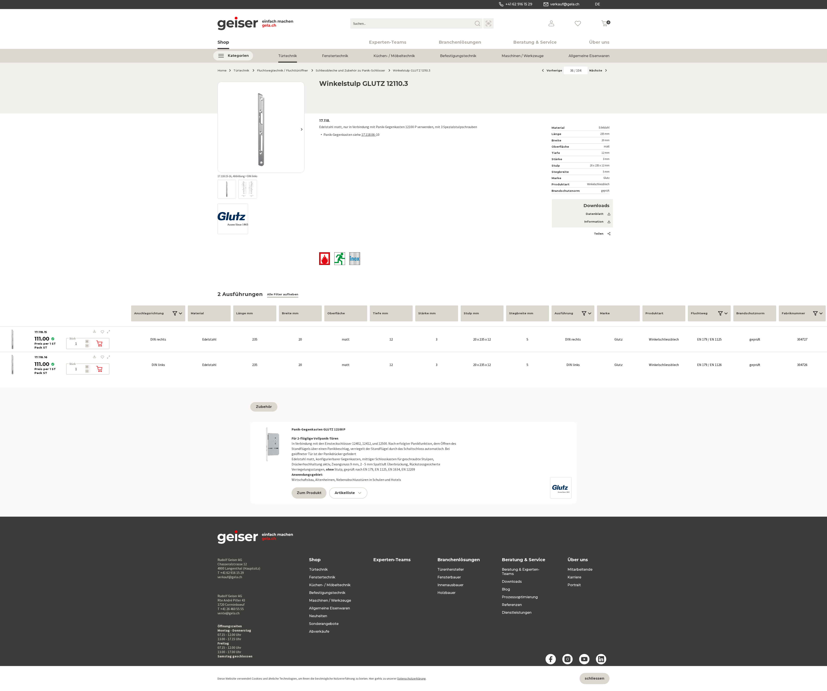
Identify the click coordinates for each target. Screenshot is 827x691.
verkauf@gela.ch (564, 4)
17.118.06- (368, 134)
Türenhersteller (450, 569)
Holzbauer (446, 593)
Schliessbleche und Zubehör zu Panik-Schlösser (350, 70)
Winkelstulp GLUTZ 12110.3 (411, 70)
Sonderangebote (324, 624)
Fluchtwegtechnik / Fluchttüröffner (282, 70)
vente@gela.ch (228, 613)
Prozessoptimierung (520, 597)
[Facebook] (551, 659)
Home (222, 70)
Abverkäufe (319, 631)
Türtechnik (287, 56)
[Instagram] (567, 659)
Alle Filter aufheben (282, 294)
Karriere (574, 577)
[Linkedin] (601, 659)
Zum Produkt (309, 493)
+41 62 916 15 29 (518, 4)
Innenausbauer (450, 585)
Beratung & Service (535, 42)
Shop (223, 42)
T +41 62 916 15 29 (231, 572)
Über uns (599, 42)
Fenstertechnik (335, 56)
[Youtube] (584, 659)
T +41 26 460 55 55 (231, 609)
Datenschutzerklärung (411, 678)
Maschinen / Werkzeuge (523, 56)
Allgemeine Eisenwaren (589, 56)
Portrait (574, 585)
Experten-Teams (387, 42)
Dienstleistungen (517, 612)
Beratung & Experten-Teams (520, 571)
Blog (506, 589)
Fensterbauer (449, 577)
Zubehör (264, 407)
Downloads (512, 581)
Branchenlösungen (460, 42)
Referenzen (512, 605)
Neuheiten (318, 616)
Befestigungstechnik (458, 56)
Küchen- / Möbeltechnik (394, 56)
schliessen (594, 678)
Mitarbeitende (579, 569)
